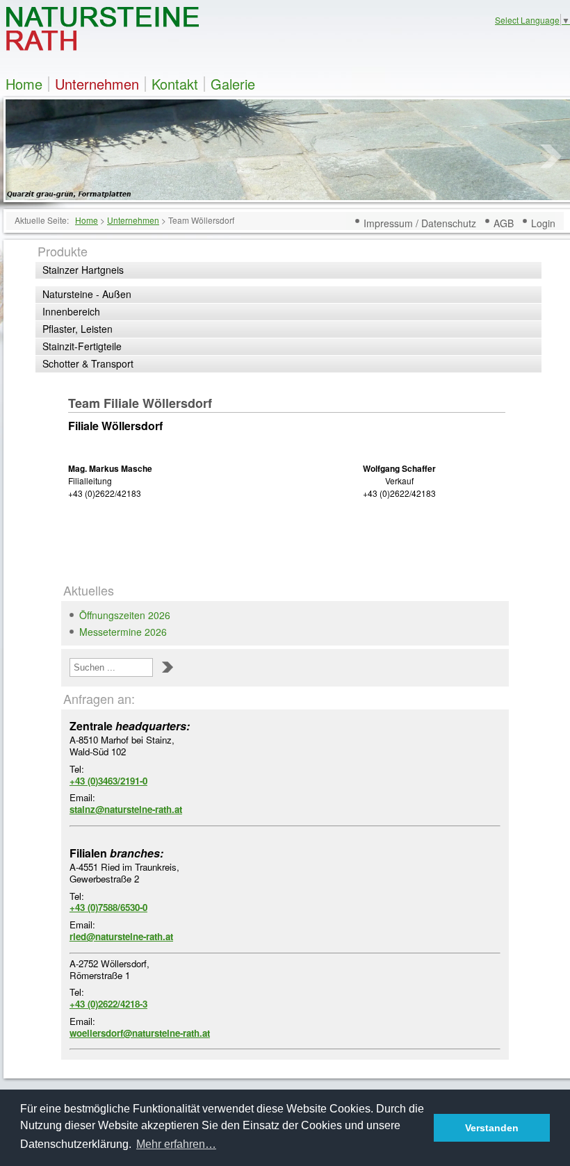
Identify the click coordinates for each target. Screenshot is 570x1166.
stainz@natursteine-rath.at (126, 809)
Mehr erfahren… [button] (176, 1144)
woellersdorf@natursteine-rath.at (140, 1033)
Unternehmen (97, 84)
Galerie (233, 84)
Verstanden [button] (492, 1127)
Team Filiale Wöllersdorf (140, 403)
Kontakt (175, 84)
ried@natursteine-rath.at (121, 936)
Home (24, 84)
